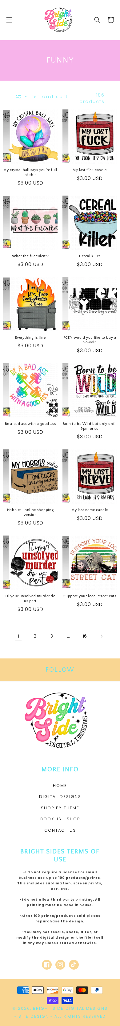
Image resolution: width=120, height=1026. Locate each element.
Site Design (33, 1016)
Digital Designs (60, 796)
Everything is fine (30, 338)
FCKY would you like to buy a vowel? (89, 340)
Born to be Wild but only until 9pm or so (90, 426)
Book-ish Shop (60, 819)
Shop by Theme (60, 808)
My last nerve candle (89, 510)
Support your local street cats (89, 596)
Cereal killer (89, 256)
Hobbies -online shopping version (30, 512)
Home (60, 785)
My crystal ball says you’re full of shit (30, 172)
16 (85, 636)
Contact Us (60, 830)
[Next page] (101, 636)
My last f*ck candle (89, 170)
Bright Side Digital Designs (70, 1008)
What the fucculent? (30, 256)
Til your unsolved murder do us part (30, 598)
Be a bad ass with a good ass (30, 424)
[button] (9, 20)
